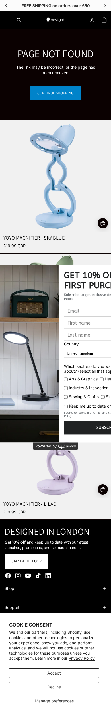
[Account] (91, 20)
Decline (54, 686)
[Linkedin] (48, 575)
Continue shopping (55, 93)
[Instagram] (18, 575)
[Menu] (6, 20)
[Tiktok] (38, 575)
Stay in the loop (26, 561)
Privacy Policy (82, 658)
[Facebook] (8, 575)
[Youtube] (27, 575)
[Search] (19, 20)
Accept (54, 673)
